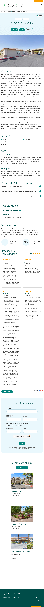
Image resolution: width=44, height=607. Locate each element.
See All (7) (3, 144)
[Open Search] (42, 5)
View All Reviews (6, 391)
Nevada (13, 11)
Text (21, 425)
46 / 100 (11, 243)
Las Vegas (18, 11)
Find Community (38, 1)
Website (28, 29)
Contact (13, 29)
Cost (40, 595)
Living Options (37, 592)
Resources (38, 597)
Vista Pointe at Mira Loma (20, 552)
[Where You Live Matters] (14, 5)
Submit (22, 443)
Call (21, 29)
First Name (8, 416)
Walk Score (14, 241)
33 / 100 (33, 243)
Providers (39, 602)
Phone (15, 425)
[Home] (1, 11)
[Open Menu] (2, 5)
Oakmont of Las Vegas (19, 524)
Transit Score (36, 241)
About (39, 600)
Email (9, 425)
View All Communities (22, 467)
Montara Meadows (18, 491)
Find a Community (7, 11)
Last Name (25, 416)
